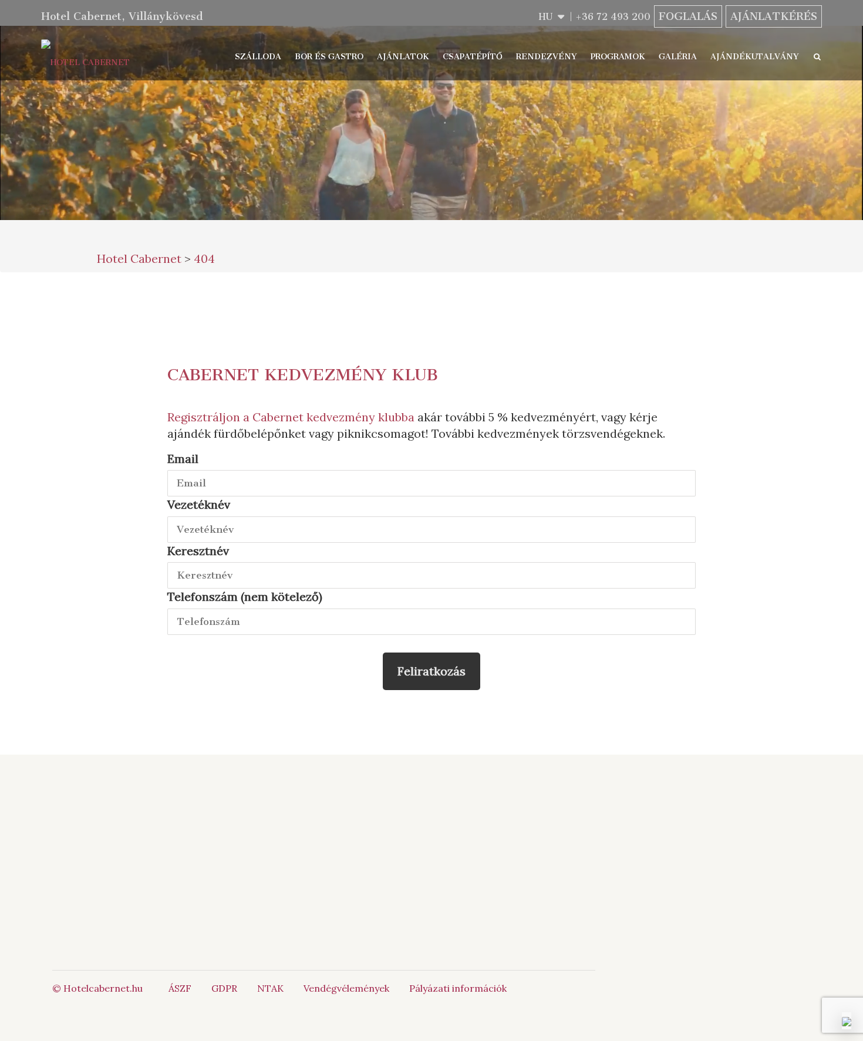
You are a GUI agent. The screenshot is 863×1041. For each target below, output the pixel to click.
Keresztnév (198, 550)
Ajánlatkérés (773, 16)
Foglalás (688, 16)
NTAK (270, 988)
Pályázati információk (458, 988)
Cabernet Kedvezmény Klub (302, 374)
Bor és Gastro (329, 57)
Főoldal (208, 824)
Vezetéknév (198, 504)
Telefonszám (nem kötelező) (244, 596)
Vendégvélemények (346, 988)
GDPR (224, 988)
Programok (618, 57)
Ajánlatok (403, 57)
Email (182, 458)
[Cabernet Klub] (534, 883)
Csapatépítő (473, 57)
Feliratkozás (431, 671)
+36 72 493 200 (612, 16)
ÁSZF (179, 988)
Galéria (678, 57)
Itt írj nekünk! (416, 851)
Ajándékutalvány (754, 57)
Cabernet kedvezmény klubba (333, 417)
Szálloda (258, 57)
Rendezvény (546, 57)
